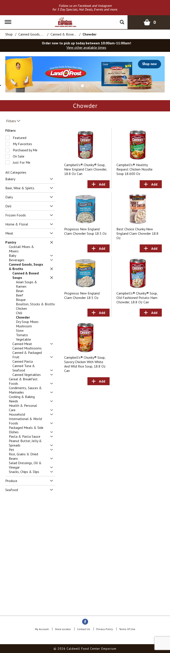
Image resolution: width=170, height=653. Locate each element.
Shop (9, 34)
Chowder (90, 34)
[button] (82, 85)
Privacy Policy (104, 629)
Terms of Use (127, 629)
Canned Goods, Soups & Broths (41, 34)
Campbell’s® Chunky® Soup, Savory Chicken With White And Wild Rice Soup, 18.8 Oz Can (85, 364)
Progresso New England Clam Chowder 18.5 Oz (82, 295)
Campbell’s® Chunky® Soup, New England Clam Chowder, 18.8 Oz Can (85, 169)
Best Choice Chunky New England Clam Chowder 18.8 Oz (137, 233)
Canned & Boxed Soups (67, 34)
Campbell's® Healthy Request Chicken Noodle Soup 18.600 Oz (134, 169)
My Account (42, 629)
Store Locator (63, 629)
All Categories (15, 172)
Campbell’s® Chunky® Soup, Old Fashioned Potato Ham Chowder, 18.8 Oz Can (137, 297)
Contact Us (83, 629)
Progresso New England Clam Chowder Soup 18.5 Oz (85, 231)
